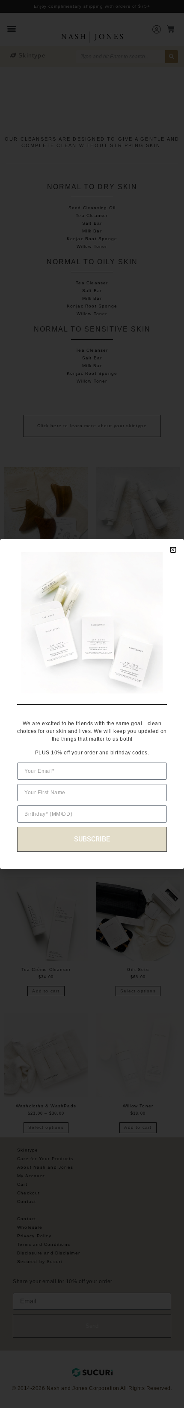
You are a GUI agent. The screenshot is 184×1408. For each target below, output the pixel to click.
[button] (173, 550)
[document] (92, 704)
